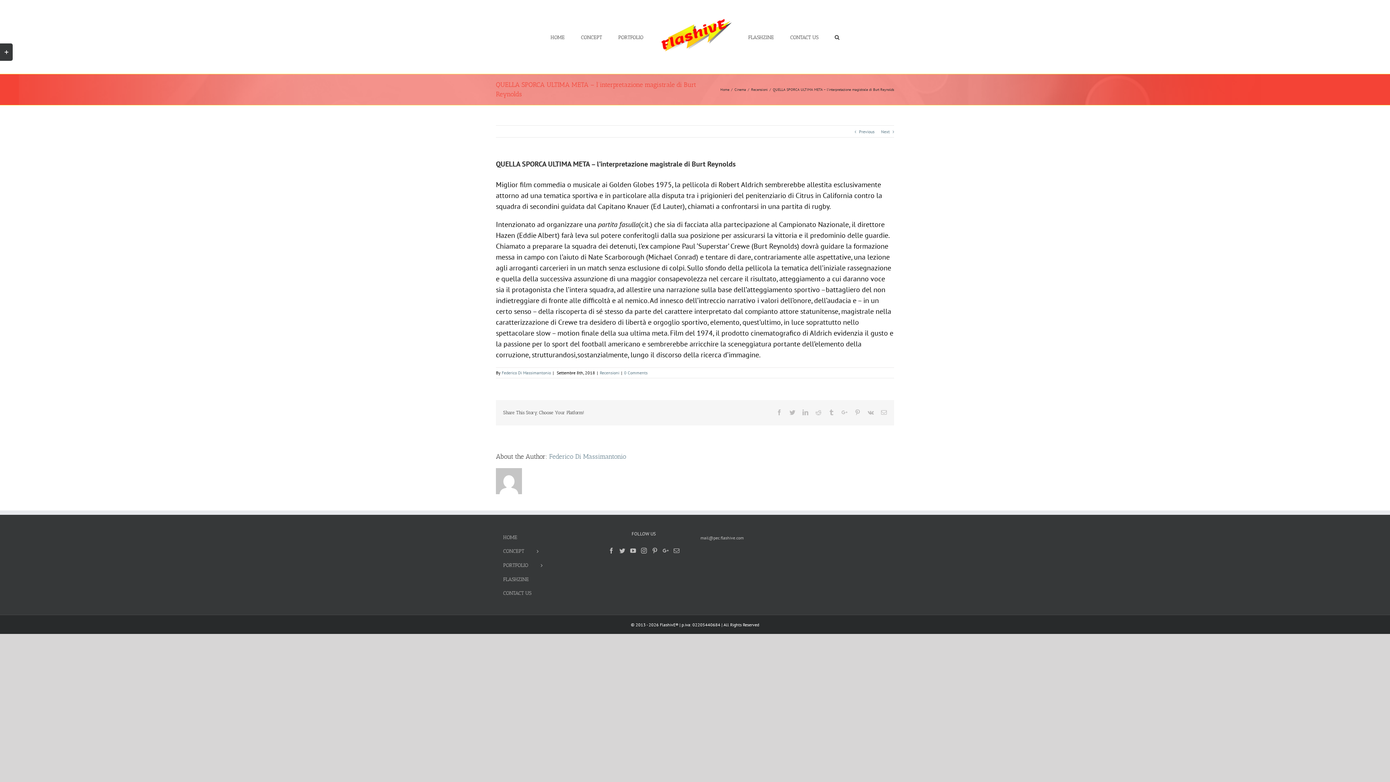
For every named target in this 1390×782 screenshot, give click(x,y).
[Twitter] (622, 551)
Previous (867, 131)
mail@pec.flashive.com (722, 538)
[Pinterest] (655, 551)
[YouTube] (633, 551)
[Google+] (666, 551)
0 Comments (636, 372)
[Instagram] (644, 551)
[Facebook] (611, 551)
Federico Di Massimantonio (526, 372)
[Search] (815, 37)
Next (885, 131)
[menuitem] (583, 37)
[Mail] (676, 551)
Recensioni (609, 372)
